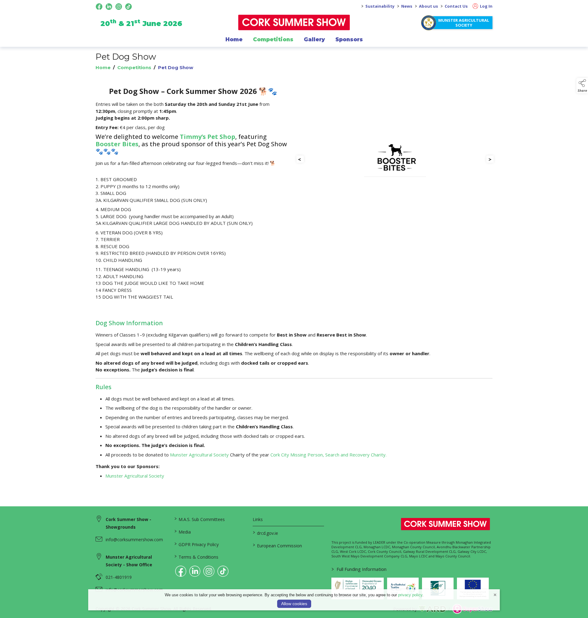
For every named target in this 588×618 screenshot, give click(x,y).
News (406, 6)
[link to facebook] (180, 571)
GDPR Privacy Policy (196, 544)
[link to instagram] (208, 571)
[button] (582, 85)
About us (428, 6)
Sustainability (379, 6)
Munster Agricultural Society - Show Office (129, 561)
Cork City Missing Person (296, 455)
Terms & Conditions (196, 556)
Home (234, 39)
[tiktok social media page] (128, 6)
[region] (294, 199)
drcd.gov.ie (265, 532)
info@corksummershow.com (134, 539)
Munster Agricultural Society (463, 22)
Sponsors (349, 39)
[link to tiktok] (222, 571)
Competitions (273, 39)
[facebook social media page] (99, 6)
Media (182, 531)
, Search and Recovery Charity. (354, 455)
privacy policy (410, 595)
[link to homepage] (294, 22)
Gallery (314, 39)
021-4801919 (119, 577)
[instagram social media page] (118, 6)
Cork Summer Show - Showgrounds (128, 523)
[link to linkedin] (194, 571)
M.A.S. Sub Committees (199, 519)
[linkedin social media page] (108, 6)
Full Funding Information (359, 569)
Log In (485, 6)
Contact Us (456, 6)
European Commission (277, 545)
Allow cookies (294, 603)
